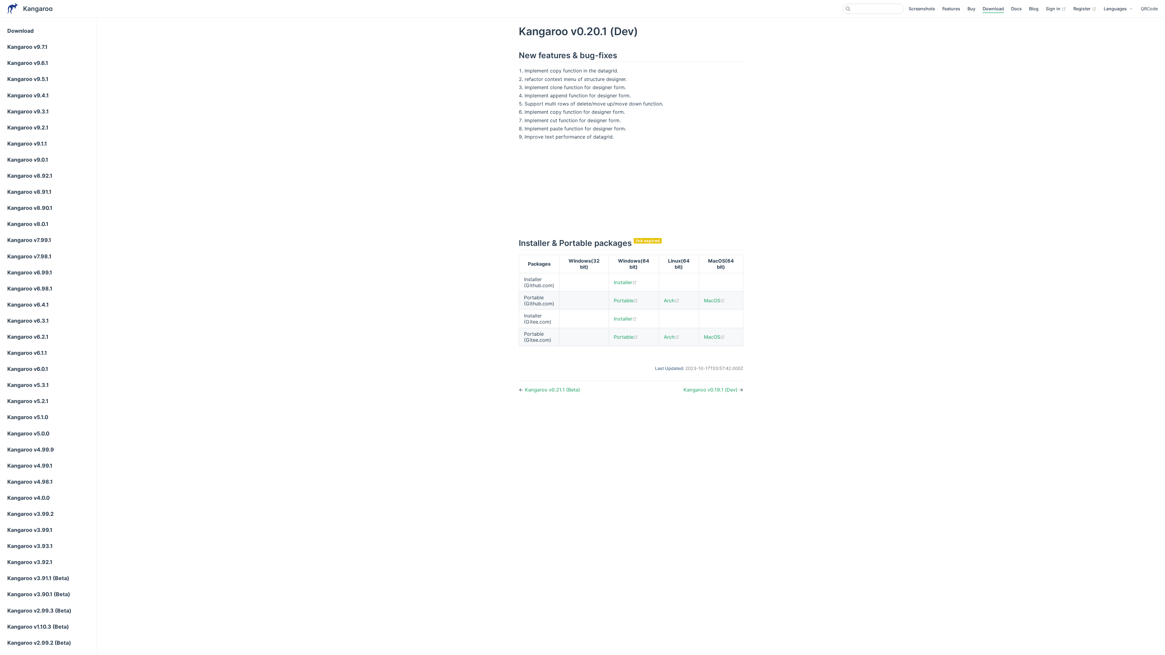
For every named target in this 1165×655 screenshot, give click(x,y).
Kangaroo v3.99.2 (30, 514)
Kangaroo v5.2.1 (28, 401)
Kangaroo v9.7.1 (27, 47)
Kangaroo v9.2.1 (28, 127)
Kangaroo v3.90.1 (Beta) (38, 594)
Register (1084, 8)
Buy (971, 8)
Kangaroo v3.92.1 (29, 562)
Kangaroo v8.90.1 (29, 208)
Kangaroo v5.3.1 (28, 385)
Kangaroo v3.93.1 (30, 546)
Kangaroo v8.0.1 (28, 224)
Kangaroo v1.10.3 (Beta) (38, 626)
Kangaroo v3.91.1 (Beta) (38, 578)
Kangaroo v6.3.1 (28, 320)
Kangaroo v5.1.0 (27, 417)
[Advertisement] (631, 188)
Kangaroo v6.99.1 (29, 272)
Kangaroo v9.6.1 (27, 63)
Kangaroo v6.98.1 (29, 288)
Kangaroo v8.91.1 (29, 192)
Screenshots (922, 8)
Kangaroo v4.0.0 (28, 498)
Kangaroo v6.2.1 (28, 337)
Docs (1016, 8)
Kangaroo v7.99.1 (29, 240)
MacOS (714, 300)
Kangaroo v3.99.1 (29, 530)
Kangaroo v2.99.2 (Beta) (39, 643)
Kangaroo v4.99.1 (29, 465)
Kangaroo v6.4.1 (28, 304)
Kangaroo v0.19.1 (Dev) (711, 390)
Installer (625, 282)
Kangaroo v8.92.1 (29, 176)
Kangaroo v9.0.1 (27, 159)
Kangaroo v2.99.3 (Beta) (39, 610)
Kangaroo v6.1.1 (27, 353)
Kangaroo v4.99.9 (30, 449)
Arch (671, 300)
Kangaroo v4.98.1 (30, 482)
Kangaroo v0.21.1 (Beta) (552, 390)
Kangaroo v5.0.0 (28, 433)
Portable (626, 300)
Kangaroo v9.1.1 (27, 143)
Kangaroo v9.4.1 (28, 95)
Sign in (1056, 8)
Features (951, 8)
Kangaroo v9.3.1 (28, 111)
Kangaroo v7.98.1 (29, 256)
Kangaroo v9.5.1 (28, 79)
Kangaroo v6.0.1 (27, 369)
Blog (1033, 8)
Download (993, 8)
